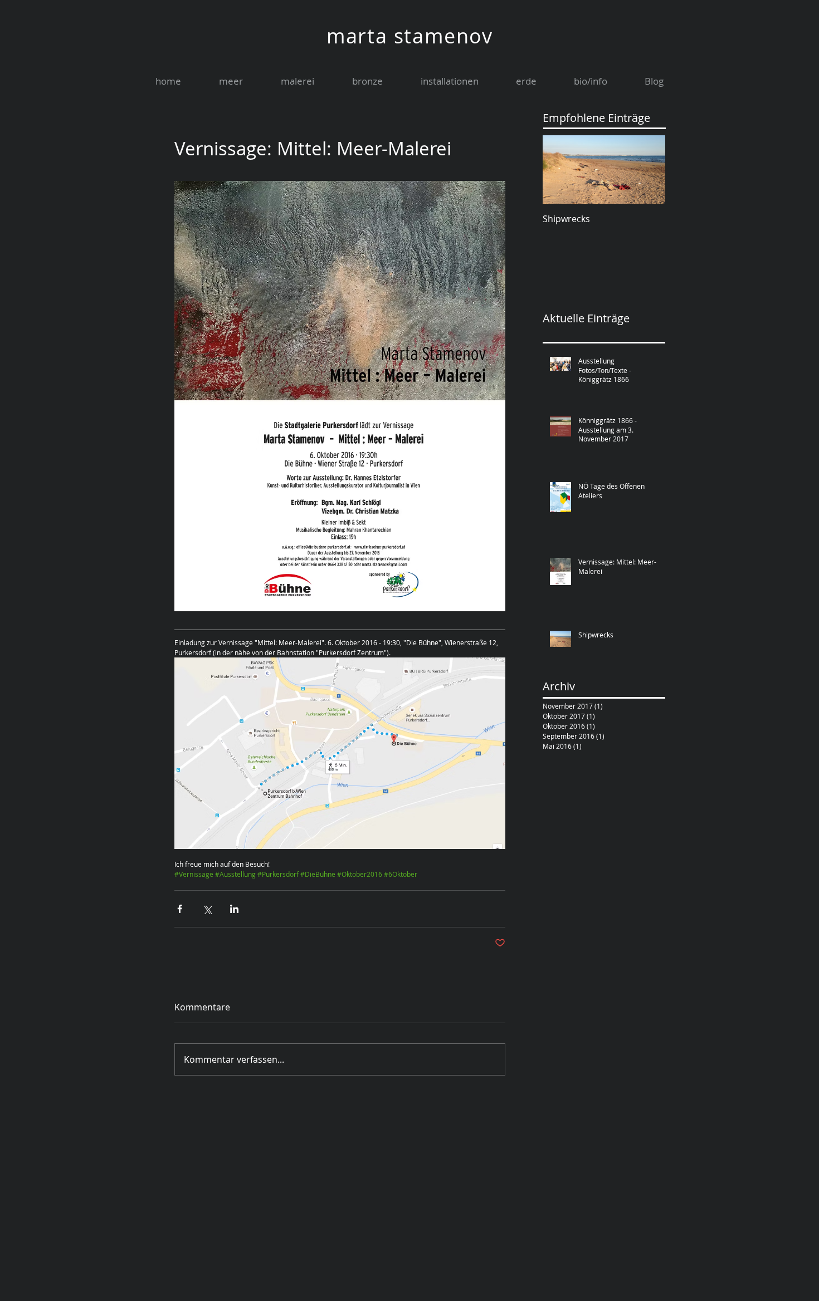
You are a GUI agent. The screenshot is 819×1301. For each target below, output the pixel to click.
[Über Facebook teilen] (179, 909)
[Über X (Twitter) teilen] (207, 909)
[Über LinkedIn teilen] (234, 909)
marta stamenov (409, 35)
